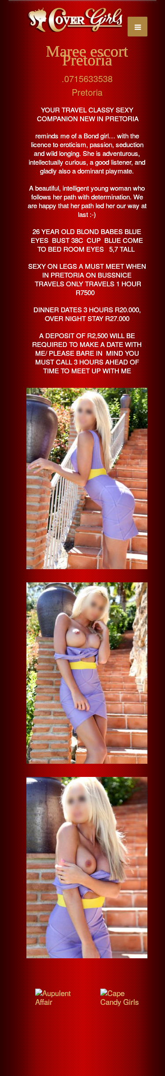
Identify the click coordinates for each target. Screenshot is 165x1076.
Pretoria (87, 92)
